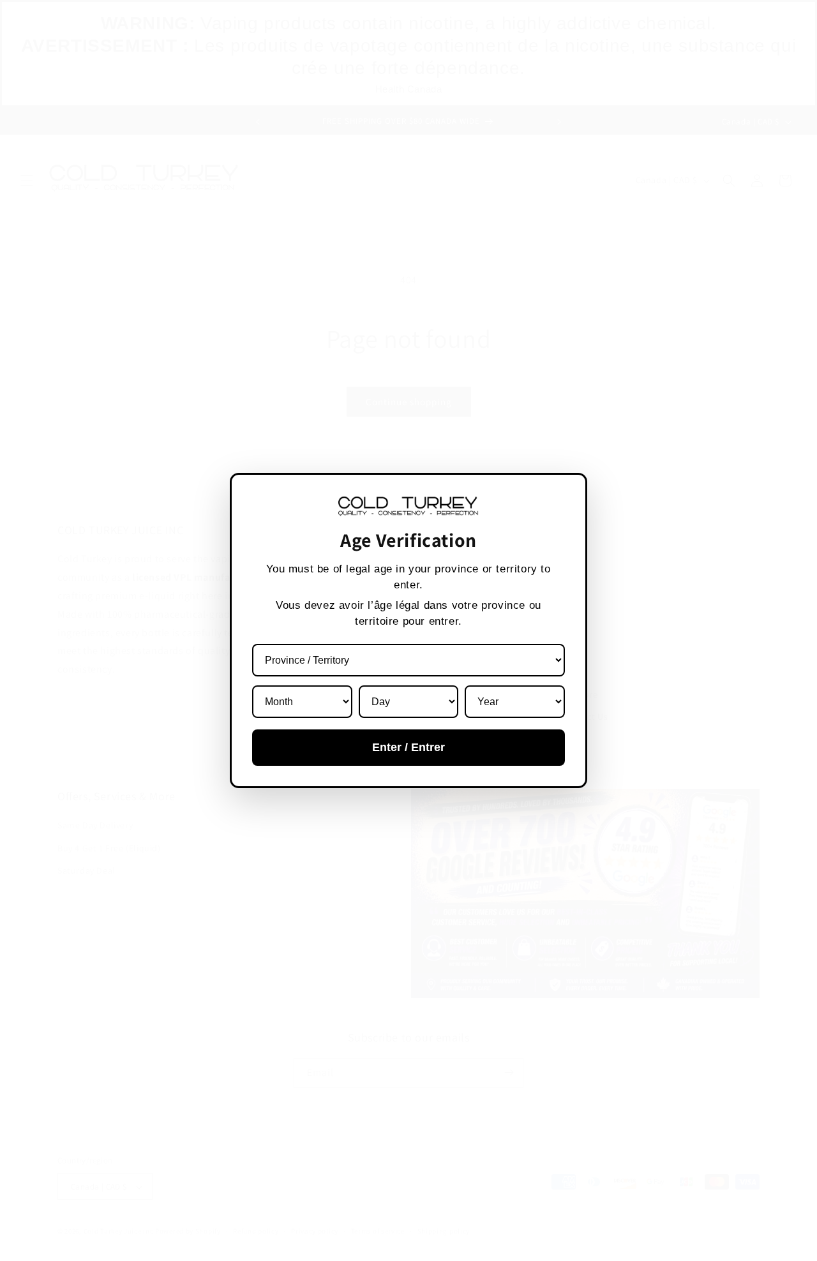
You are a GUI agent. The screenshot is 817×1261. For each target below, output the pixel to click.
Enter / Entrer (408, 747)
